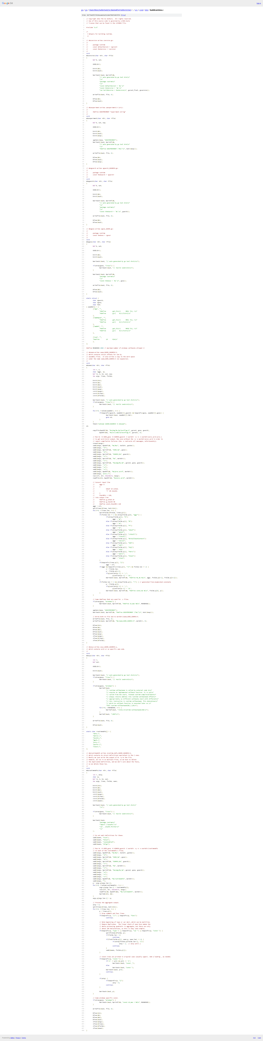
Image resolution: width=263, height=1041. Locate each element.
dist (146, 10)
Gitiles (12, 1038)
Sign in (259, 3)
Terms (24, 1038)
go (82, 10)
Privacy (18, 1038)
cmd (141, 10)
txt (254, 1038)
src (136, 10)
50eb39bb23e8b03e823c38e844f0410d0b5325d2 (110, 10)
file (123, 15)
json (259, 1038)
